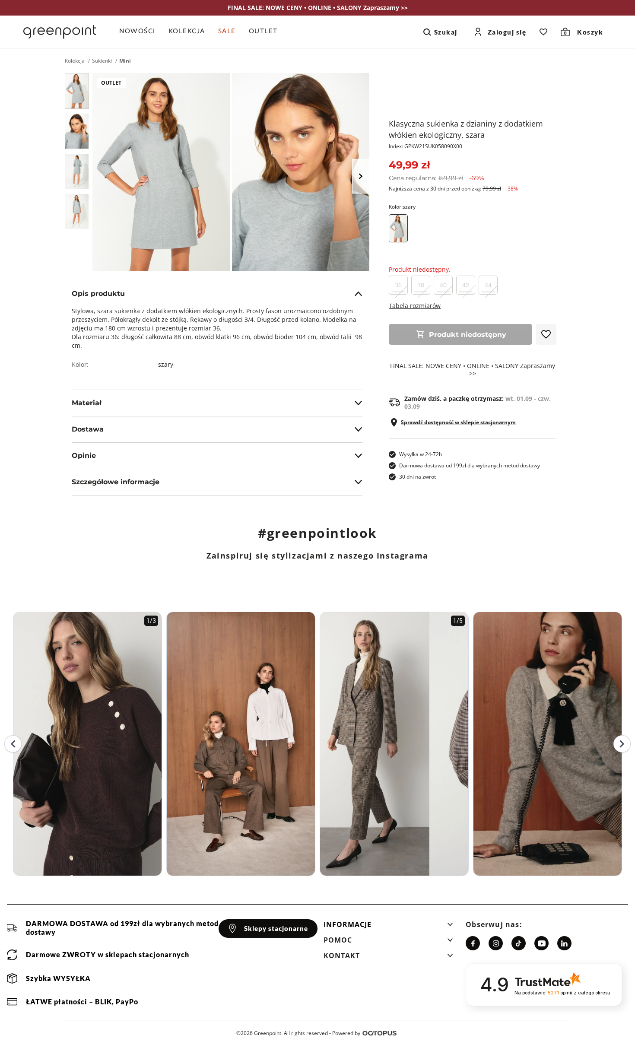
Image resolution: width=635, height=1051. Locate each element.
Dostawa (88, 429)
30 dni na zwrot (417, 476)
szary (165, 364)
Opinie (84, 455)
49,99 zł (409, 165)
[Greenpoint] (59, 32)
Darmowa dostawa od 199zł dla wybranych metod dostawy (469, 465)
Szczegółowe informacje (115, 482)
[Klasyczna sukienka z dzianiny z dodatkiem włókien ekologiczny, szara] (77, 91)
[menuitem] (140, 32)
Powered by (346, 1033)
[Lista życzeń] (543, 32)
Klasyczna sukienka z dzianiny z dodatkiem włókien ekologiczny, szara (466, 129)
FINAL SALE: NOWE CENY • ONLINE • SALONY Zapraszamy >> (472, 370)
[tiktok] (518, 943)
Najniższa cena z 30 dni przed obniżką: (453, 188)
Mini (125, 60)
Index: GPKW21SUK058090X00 (425, 146)
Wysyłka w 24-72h (420, 454)
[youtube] (541, 943)
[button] (388, 927)
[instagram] (496, 943)
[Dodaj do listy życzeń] (546, 334)
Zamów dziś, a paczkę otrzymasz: (477, 402)
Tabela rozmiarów (415, 306)
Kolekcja (75, 60)
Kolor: (402, 206)
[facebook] (473, 943)
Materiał (87, 403)
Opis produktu (98, 293)
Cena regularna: (436, 178)
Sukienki (102, 60)
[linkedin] (564, 943)
